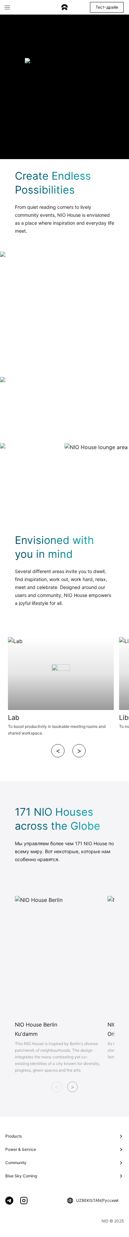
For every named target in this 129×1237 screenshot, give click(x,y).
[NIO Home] (64, 7)
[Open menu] (7, 7)
